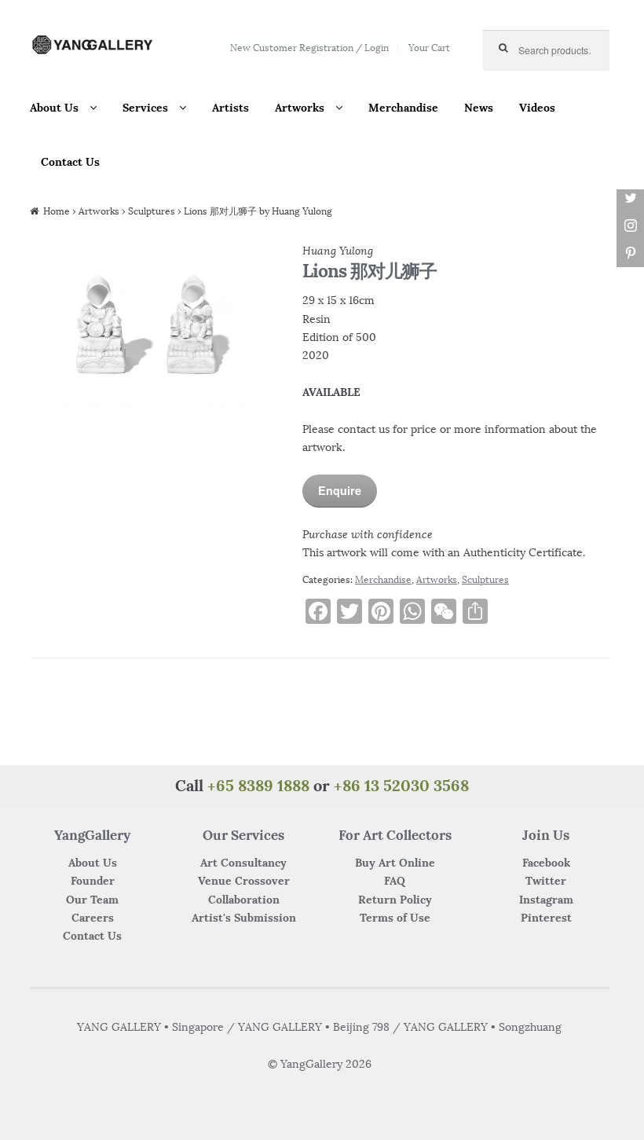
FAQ (394, 881)
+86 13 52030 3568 (401, 785)
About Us (54, 108)
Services (145, 108)
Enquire (339, 490)
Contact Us (70, 162)
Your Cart (429, 47)
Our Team (92, 900)
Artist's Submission (244, 918)
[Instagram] (630, 226)
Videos (537, 108)
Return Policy (395, 900)
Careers (92, 918)
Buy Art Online (395, 863)
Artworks (299, 108)
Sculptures (151, 211)
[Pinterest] (630, 253)
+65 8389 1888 (258, 785)
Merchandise (403, 108)
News (478, 108)
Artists (230, 108)
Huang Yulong (337, 251)
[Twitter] (630, 198)
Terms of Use (395, 918)
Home (56, 211)
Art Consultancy (243, 863)
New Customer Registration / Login (309, 47)
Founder (93, 881)
